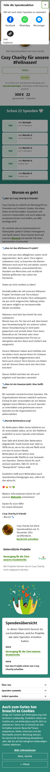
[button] (10, 19)
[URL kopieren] (10, 34)
